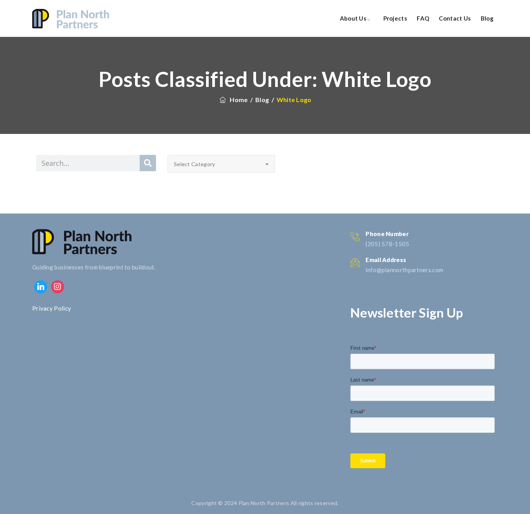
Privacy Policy (51, 308)
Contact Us (455, 18)
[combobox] (221, 164)
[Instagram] (57, 286)
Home (237, 99)
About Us (353, 18)
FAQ (423, 18)
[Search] (148, 163)
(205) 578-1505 (387, 243)
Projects (395, 18)
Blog (487, 18)
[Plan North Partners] (70, 18)
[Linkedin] (40, 286)
